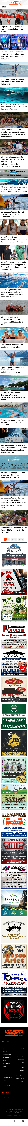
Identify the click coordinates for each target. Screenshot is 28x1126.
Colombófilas (6, 1063)
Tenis (4, 1060)
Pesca (23, 1067)
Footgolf (22, 1065)
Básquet (5, 1080)
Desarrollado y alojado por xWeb (14, 1115)
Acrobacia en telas (20, 1078)
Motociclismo (21, 1054)
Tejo (23, 1073)
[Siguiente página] (22, 539)
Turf (4, 1069)
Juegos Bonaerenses (6, 1084)
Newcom (22, 1070)
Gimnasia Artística (8, 1078)
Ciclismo (22, 1046)
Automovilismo (7, 1057)
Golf (23, 1051)
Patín (4, 1066)
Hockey (22, 1048)
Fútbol (4, 1046)
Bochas (5, 1088)
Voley (4, 1072)
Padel (23, 1062)
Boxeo (22, 1081)
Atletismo (5, 1052)
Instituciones (21, 1059)
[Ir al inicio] (15, 2)
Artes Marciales (7, 1054)
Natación (5, 1075)
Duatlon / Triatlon (20, 1076)
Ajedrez (5, 1049)
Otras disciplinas (20, 1057)
